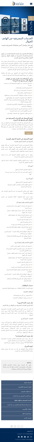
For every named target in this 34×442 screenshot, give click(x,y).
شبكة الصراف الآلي (26, 413)
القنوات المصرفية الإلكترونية (24, 387)
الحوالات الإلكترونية (27, 409)
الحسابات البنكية (27, 382)
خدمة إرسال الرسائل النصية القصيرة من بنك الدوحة (19, 404)
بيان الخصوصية (30, 431)
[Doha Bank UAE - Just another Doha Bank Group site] (17, 3)
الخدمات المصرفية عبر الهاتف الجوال (22, 400)
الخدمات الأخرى (27, 418)
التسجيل (28, 133)
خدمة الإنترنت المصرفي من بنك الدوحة (22, 396)
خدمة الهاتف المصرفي (26, 391)
